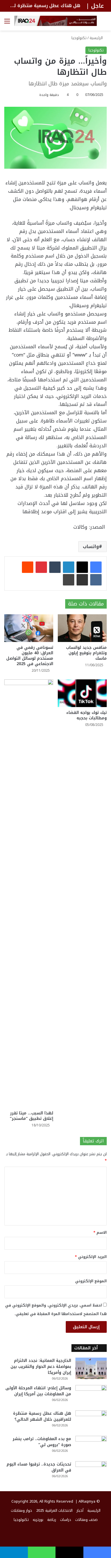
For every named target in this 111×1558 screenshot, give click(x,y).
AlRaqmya (87, 1501)
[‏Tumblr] (55, 567)
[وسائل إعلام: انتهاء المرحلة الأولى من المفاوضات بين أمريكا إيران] (91, 1395)
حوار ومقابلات (21, 1510)
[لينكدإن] (68, 567)
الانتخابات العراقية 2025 (54, 1510)
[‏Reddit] (27, 567)
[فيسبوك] (96, 567)
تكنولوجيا (79, 37)
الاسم (100, 1232)
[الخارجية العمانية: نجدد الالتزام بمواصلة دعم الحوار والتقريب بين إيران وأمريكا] (91, 1368)
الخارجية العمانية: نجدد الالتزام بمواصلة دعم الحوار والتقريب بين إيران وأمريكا (41, 1366)
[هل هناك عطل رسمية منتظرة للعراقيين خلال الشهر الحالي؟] (91, 1421)
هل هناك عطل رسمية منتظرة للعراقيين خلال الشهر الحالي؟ (42, 1416)
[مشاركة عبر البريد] (82, 579)
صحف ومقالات (86, 1519)
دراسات (65, 1519)
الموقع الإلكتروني (91, 1281)
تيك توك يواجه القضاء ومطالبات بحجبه (86, 715)
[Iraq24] (55, 21)
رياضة (51, 1519)
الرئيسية (97, 37)
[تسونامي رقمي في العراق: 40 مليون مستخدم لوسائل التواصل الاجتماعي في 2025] (28, 628)
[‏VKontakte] (96, 579)
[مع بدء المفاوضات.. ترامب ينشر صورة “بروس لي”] (91, 1446)
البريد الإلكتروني (91, 1256)
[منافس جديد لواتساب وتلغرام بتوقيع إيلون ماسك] (82, 628)
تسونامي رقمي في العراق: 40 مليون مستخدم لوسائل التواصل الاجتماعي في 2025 (29, 656)
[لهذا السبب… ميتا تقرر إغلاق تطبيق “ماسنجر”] (28, 893)
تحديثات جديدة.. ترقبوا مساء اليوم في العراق (39, 1467)
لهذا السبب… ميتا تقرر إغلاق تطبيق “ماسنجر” (31, 1115)
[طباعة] (68, 579)
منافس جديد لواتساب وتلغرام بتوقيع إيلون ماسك (86, 653)
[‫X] (82, 567)
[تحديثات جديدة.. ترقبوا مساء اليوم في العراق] (91, 1472)
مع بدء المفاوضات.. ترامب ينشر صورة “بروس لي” (42, 1442)
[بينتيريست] (41, 567)
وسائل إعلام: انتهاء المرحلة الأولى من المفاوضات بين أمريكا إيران (38, 1391)
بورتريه (38, 1519)
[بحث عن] (104, 23)
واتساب (91, 546)
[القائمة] (7, 23)
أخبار (80, 1510)
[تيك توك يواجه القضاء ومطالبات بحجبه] (82, 693)
